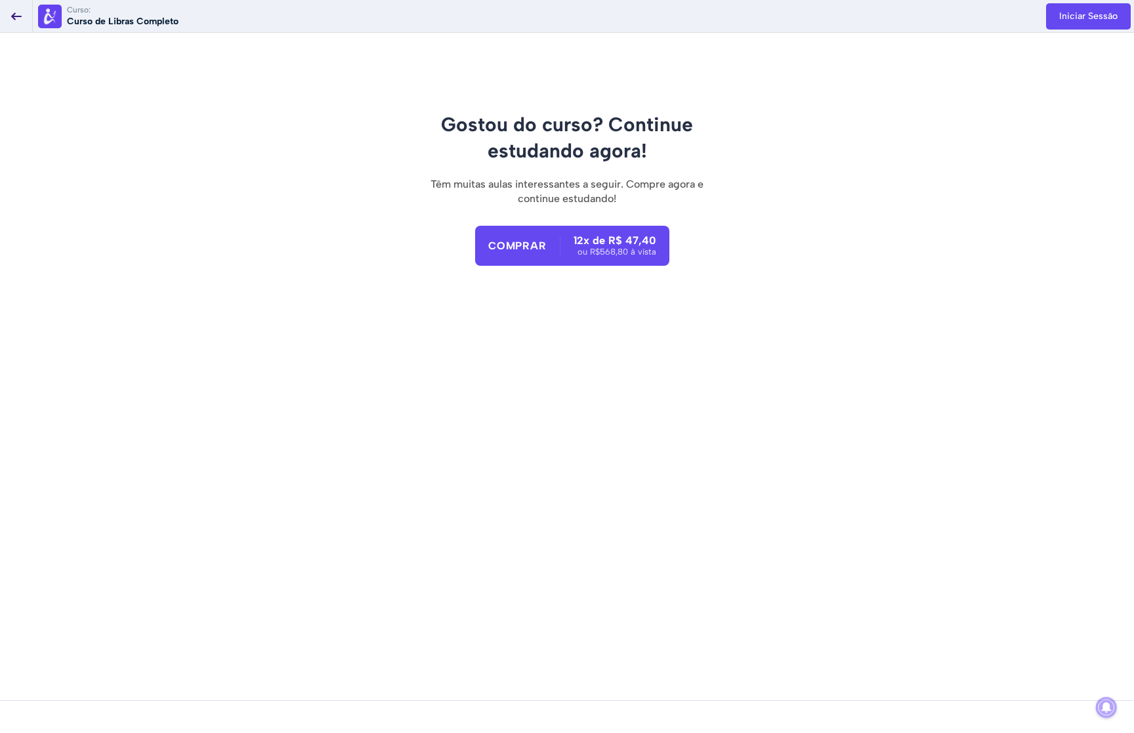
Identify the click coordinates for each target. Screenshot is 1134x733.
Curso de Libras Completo (122, 21)
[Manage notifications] (1106, 707)
